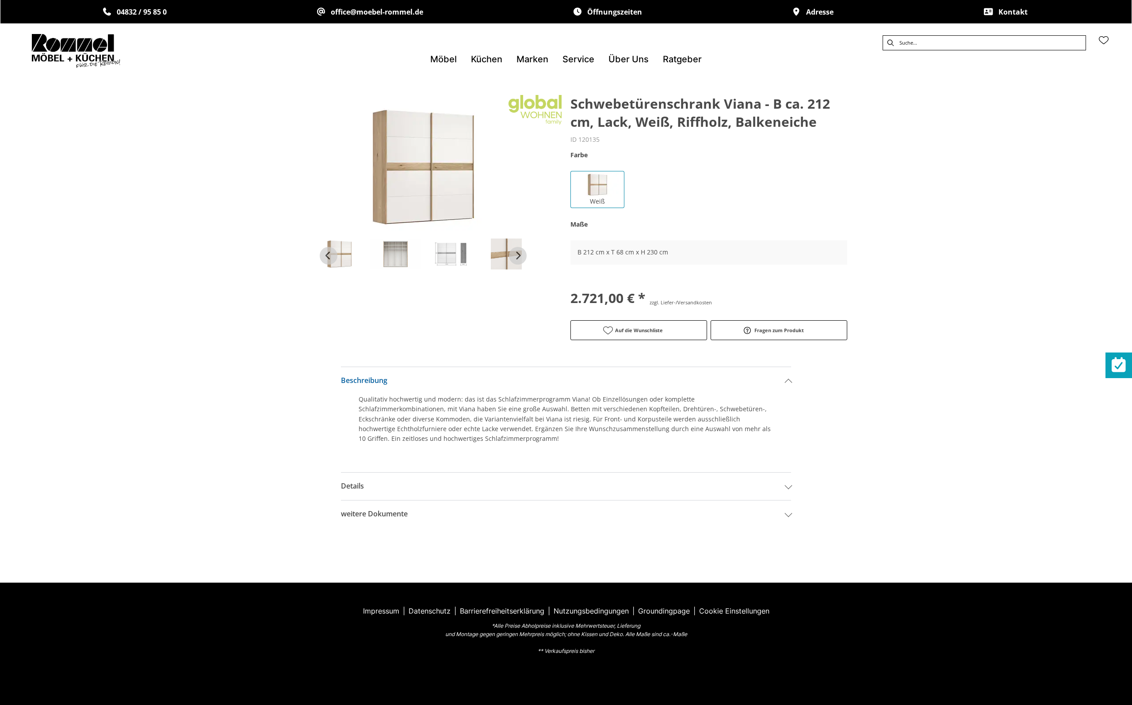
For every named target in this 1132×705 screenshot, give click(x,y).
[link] (443, 59)
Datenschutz (430, 610)
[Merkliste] (1104, 40)
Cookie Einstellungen (734, 610)
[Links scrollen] (328, 256)
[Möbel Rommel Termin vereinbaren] (1118, 365)
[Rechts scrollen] (518, 256)
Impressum (381, 610)
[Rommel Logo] (76, 51)
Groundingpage (664, 610)
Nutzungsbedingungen (591, 610)
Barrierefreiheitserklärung (502, 610)
